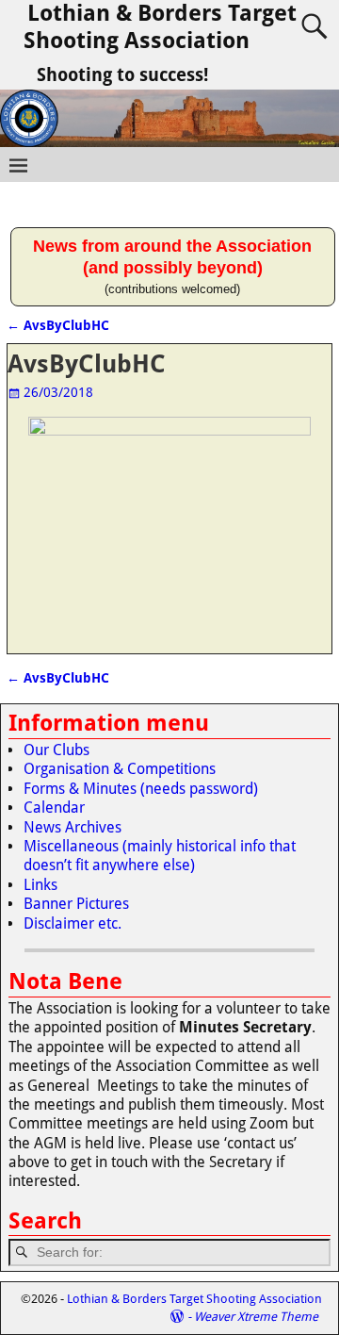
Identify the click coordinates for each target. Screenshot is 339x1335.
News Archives (72, 827)
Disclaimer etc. (72, 923)
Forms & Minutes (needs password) (141, 789)
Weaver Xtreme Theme (256, 1317)
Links (40, 885)
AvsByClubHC (58, 325)
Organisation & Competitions (120, 769)
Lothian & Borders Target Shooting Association (160, 27)
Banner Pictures (76, 904)
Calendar (54, 807)
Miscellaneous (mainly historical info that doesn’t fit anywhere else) (160, 855)
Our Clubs (56, 750)
